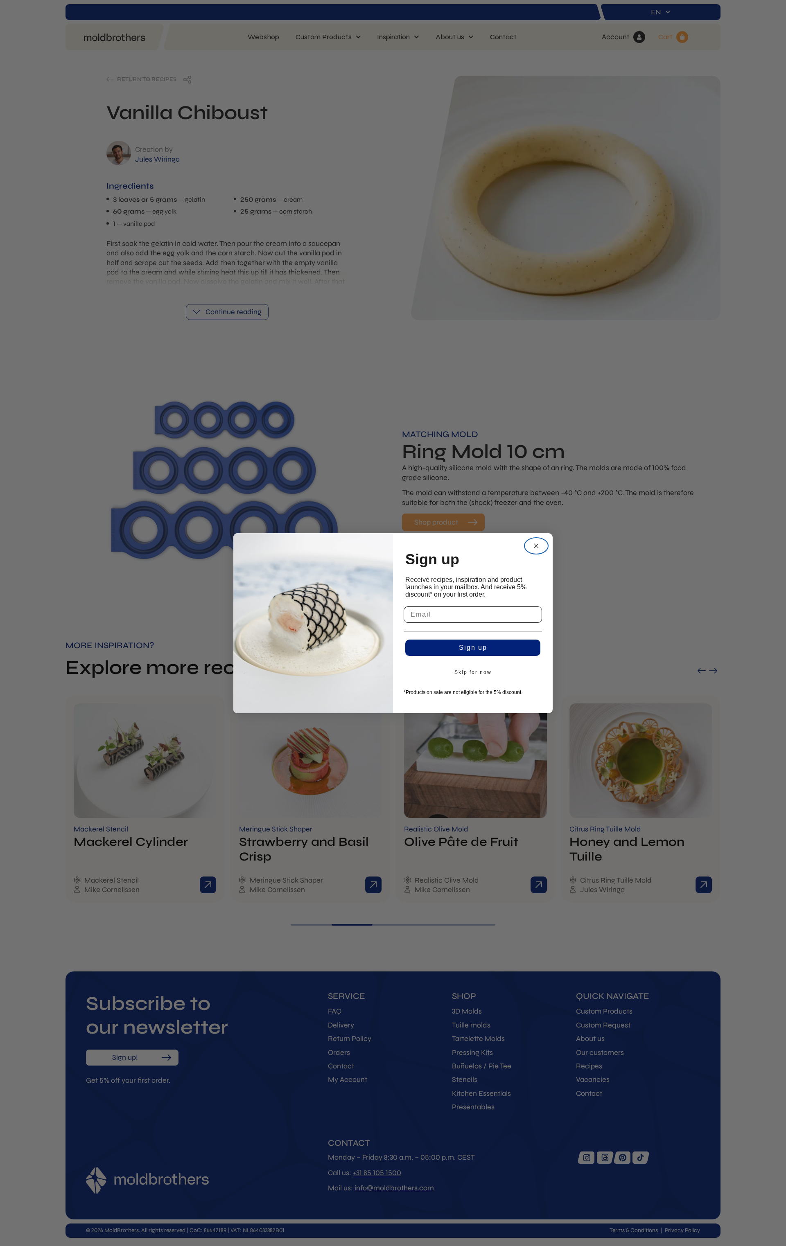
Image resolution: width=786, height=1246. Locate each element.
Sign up (473, 647)
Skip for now (473, 672)
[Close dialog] (536, 545)
